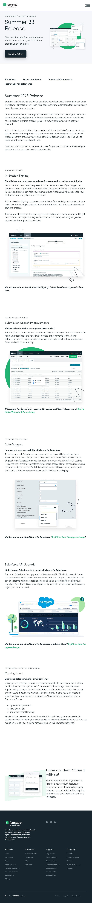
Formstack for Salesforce (18, 84)
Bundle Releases (28, 16)
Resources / (11, 16)
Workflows (10, 79)
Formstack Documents (61, 79)
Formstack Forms (32, 79)
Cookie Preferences (73, 865)
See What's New (15, 53)
